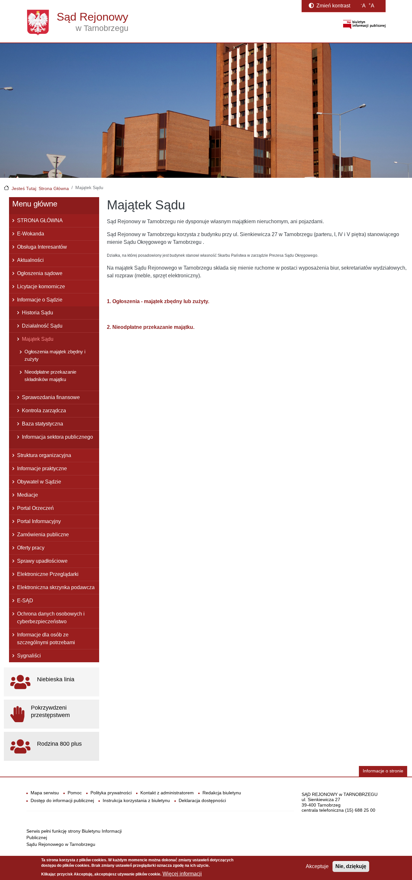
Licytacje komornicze (41, 286)
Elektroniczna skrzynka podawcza (56, 587)
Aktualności (30, 260)
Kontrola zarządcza (44, 410)
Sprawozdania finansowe (51, 397)
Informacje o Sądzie (39, 299)
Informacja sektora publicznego (57, 437)
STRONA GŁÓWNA (40, 220)
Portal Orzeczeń (35, 508)
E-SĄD (25, 600)
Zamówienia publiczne (43, 534)
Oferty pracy (30, 547)
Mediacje (27, 495)
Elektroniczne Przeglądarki (48, 574)
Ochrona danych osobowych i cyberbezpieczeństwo (51, 617)
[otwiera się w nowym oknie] (364, 24)
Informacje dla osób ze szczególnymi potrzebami (46, 638)
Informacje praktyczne (42, 468)
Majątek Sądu (37, 339)
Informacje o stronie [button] (383, 771)
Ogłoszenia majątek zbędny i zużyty (54, 355)
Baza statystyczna (42, 423)
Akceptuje (317, 866)
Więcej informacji (182, 873)
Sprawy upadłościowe (42, 561)
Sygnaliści (29, 655)
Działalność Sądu (42, 326)
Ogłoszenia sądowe (39, 273)
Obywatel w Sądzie (39, 481)
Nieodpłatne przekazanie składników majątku (50, 375)
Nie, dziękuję (350, 866)
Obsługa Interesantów (42, 247)
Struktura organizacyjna (44, 455)
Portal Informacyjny (39, 521)
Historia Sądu (37, 312)
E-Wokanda (30, 233)
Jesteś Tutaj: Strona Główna (40, 188)
